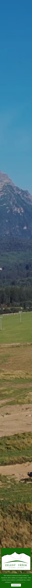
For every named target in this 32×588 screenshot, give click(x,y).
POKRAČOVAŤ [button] (16, 585)
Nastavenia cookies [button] (19, 582)
